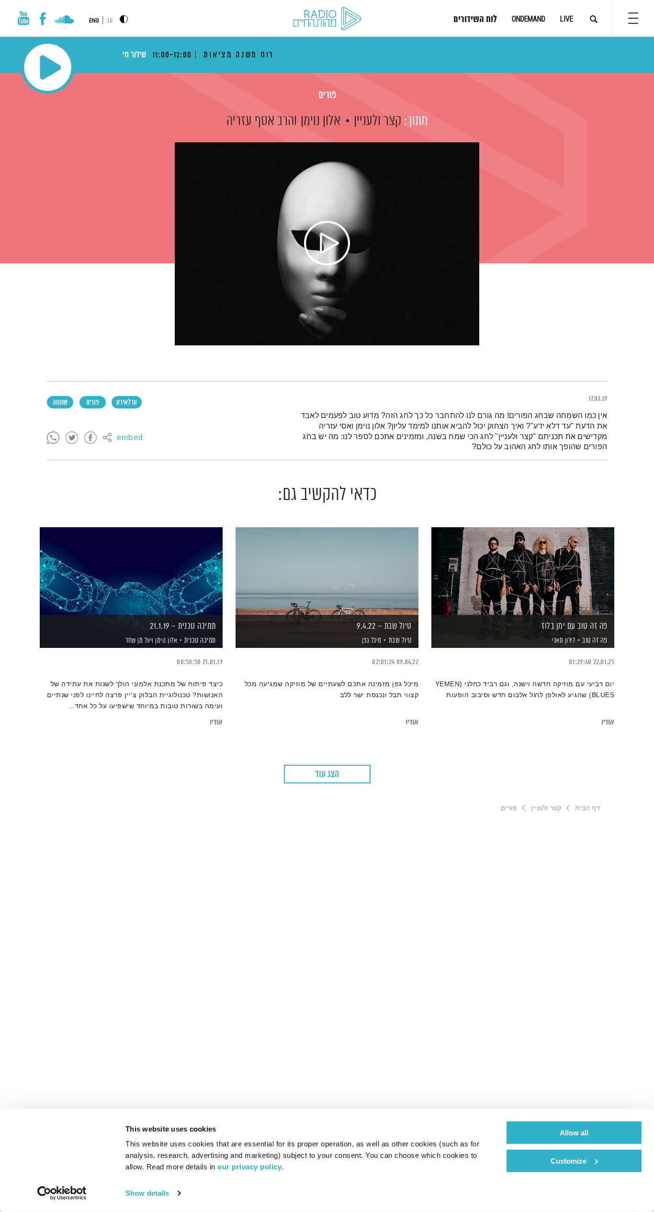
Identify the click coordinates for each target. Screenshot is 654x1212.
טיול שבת (400, 640)
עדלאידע (126, 402)
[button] (633, 18)
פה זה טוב (595, 640)
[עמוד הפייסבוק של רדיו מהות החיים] (43, 18)
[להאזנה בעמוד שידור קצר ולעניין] (327, 244)
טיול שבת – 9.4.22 (384, 626)
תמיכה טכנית (200, 640)
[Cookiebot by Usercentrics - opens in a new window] (62, 1193)
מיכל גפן (371, 641)
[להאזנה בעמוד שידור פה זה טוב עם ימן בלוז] (522, 571)
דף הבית (587, 808)
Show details (147, 1193)
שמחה (60, 402)
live (566, 18)
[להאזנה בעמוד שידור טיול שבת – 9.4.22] (327, 571)
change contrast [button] (124, 19)
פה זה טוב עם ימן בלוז (574, 626)
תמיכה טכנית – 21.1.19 (183, 626)
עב (110, 20)
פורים (327, 96)
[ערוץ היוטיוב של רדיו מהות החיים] (23, 18)
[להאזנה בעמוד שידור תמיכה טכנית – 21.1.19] (131, 571)
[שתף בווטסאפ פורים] (53, 438)
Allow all (574, 1133)
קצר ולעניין (377, 121)
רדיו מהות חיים (327, 19)
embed (130, 438)
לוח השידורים (475, 19)
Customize (568, 1160)
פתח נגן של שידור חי (47, 67)
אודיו (607, 722)
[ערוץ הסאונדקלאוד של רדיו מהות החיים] (64, 20)
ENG (94, 20)
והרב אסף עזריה (261, 121)
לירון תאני (563, 641)
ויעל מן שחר (139, 641)
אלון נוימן (320, 121)
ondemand (528, 18)
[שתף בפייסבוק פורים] (90, 438)
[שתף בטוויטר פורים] (72, 438)
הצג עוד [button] (327, 774)
